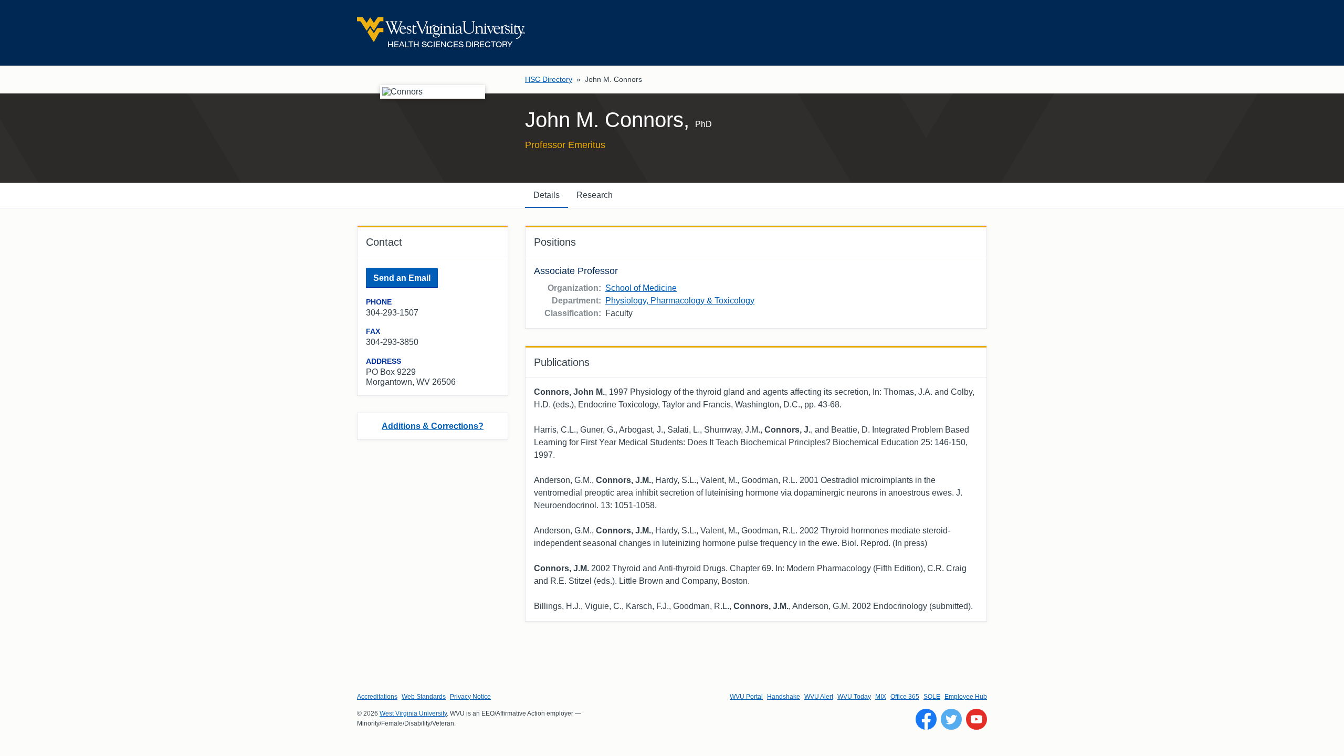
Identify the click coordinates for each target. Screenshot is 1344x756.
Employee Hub (965, 696)
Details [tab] (546, 195)
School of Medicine (641, 288)
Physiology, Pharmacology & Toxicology (679, 300)
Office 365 (904, 696)
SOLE (931, 696)
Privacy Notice (470, 696)
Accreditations (377, 696)
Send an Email (401, 278)
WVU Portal (746, 696)
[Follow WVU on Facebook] (926, 719)
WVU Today (854, 696)
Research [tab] (594, 195)
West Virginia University (413, 713)
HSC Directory (548, 79)
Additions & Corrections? (433, 426)
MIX (880, 696)
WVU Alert (818, 696)
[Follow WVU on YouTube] (976, 719)
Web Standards (424, 696)
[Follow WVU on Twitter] (951, 719)
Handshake (783, 696)
